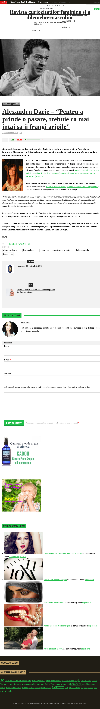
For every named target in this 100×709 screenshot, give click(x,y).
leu (23, 688)
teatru (8, 254)
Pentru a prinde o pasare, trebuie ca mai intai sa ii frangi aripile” (72, 187)
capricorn (65, 681)
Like (12, 140)
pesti (30, 688)
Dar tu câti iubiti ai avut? (53, 649)
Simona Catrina (74, 688)
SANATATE (58, 687)
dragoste (12, 684)
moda (26, 688)
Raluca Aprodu (84, 250)
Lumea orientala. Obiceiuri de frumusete (27, 5)
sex (66, 687)
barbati (53, 681)
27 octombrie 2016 (59, 2)
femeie (24, 684)
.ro (2, 680)
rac (33, 688)
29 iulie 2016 (38, 24)
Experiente (89, 580)
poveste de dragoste (62, 250)
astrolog (35, 681)
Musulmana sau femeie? (54, 603)
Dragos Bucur (31, 250)
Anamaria (25, 322)
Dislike (19, 140)
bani (49, 681)
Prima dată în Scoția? (19, 30)
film (45, 250)
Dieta (5, 684)
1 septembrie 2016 (46, 8)
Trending (4, 2)
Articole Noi (7, 104)
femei (18, 684)
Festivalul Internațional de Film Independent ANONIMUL (34, 21)
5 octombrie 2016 (53, 5)
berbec (58, 681)
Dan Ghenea (86, 680)
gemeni (63, 684)
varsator (90, 688)
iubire (8, 687)
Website (7, 373)
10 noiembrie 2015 (11, 133)
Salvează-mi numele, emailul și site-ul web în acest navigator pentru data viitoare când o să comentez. (48, 387)
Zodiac (3, 691)
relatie (37, 688)
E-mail (7, 360)
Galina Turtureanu (52, 684)
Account (97, 2)
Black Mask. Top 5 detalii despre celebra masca (29, 2)
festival (30, 684)
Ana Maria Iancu (16, 680)
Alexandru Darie (11, 250)
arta (25, 681)
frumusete (40, 684)
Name (7, 346)
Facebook (8, 343)
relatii (42, 688)
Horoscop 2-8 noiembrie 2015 (29, 266)
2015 (6, 681)
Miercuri (23, 557)
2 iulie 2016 (36, 30)
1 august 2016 (66, 21)
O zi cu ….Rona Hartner (20, 24)
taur (82, 688)
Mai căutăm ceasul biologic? (55, 580)
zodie (9, 691)
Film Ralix (16, 104)
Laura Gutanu (16, 688)
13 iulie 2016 (66, 27)
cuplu (77, 680)
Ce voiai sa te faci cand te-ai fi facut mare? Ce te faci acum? (34, 27)
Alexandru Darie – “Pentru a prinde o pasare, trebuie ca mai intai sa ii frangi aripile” (45, 119)
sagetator (48, 688)
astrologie (43, 681)
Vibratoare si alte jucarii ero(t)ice (57, 626)
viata (95, 688)
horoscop (76, 684)
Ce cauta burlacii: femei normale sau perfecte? (63, 553)
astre (29, 681)
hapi (68, 684)
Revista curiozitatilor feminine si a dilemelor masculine (54, 14)
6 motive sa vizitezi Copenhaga (23, 8)
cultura (71, 681)
